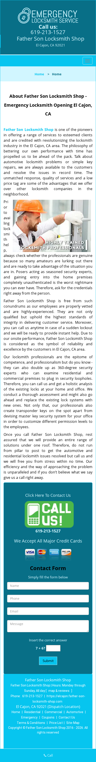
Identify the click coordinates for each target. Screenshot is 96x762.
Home (39, 74)
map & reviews (59, 691)
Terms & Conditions (31, 723)
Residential (32, 712)
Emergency (29, 717)
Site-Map (72, 723)
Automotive (74, 712)
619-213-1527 (48, 32)
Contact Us (67, 717)
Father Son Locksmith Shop (28, 129)
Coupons (48, 717)
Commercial (53, 712)
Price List (56, 723)
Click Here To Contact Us (48, 495)
